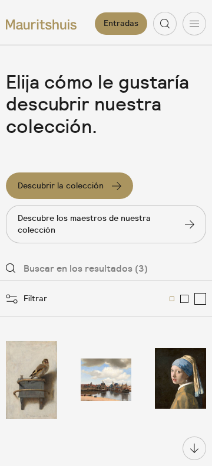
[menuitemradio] (172, 298)
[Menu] (194, 23)
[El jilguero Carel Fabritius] (31, 380)
